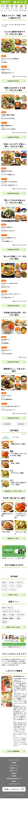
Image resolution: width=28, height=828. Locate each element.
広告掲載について (14, 768)
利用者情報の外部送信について (14, 778)
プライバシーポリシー (14, 760)
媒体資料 (14, 781)
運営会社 (14, 773)
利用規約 (14, 762)
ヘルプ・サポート (14, 765)
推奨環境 (14, 776)
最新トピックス (14, 770)
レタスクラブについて (14, 784)
